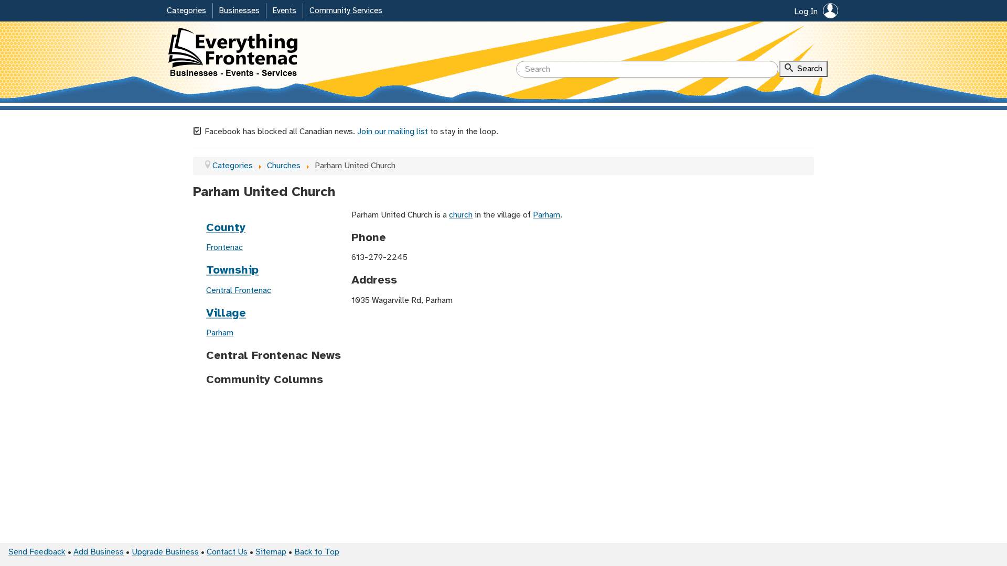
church (461, 215)
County (225, 228)
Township (232, 270)
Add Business (98, 552)
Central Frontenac (238, 290)
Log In (806, 12)
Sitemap (270, 552)
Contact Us (227, 552)
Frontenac (224, 247)
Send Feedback (37, 552)
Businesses (239, 11)
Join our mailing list (392, 131)
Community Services (345, 11)
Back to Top (316, 552)
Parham (219, 333)
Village (226, 313)
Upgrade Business (165, 552)
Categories (186, 11)
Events (284, 11)
